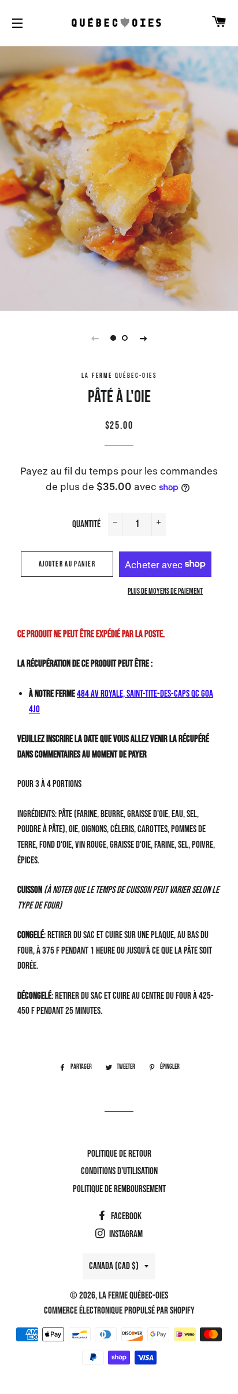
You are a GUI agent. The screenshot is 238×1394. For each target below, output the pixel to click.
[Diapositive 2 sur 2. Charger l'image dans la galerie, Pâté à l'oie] (125, 338)
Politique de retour (119, 1154)
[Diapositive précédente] (94, 338)
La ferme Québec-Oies (133, 1295)
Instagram (125, 1234)
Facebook (125, 1216)
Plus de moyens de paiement (165, 591)
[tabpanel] (119, 177)
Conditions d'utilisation (119, 1171)
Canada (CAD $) (114, 1266)
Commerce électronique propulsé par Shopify (119, 1310)
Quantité (86, 524)
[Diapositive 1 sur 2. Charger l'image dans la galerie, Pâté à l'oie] (113, 338)
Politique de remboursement (119, 1189)
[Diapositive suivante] (143, 338)
